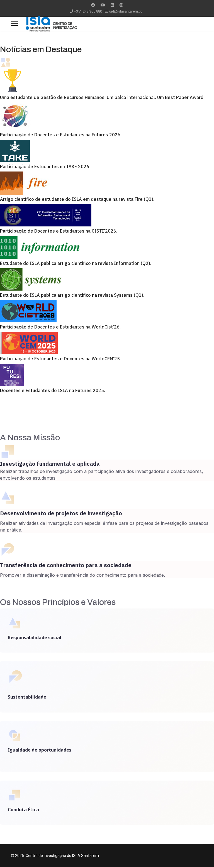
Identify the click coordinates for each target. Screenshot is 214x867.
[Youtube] (103, 5)
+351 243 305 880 (88, 11)
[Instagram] (121, 5)
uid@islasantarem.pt (125, 11)
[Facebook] (93, 5)
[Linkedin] (112, 5)
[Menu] (14, 24)
